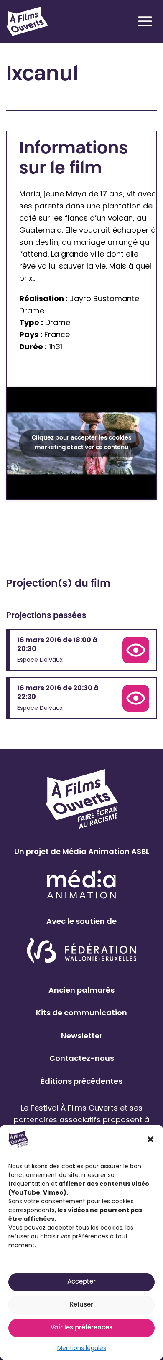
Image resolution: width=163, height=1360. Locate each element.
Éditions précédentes (81, 1081)
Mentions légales (81, 1348)
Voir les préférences (81, 1328)
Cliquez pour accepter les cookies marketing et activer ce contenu (82, 443)
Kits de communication (81, 1012)
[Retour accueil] (27, 21)
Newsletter (81, 1035)
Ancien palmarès (81, 990)
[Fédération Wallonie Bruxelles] (81, 951)
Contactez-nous (81, 1058)
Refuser (81, 1305)
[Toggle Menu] (145, 21)
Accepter (81, 1282)
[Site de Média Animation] (81, 884)
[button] (150, 1139)
